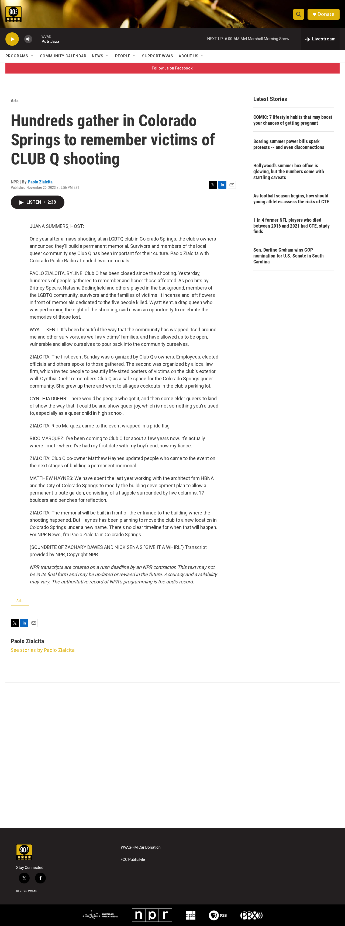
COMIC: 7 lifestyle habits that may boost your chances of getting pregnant (292, 120)
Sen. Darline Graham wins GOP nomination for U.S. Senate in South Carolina (288, 255)
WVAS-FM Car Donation (141, 847)
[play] (12, 39)
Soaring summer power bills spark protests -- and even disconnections (288, 144)
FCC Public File (133, 860)
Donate (326, 14)
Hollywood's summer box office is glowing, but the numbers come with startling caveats (288, 171)
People (122, 56)
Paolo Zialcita (40, 181)
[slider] (37, 39)
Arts (15, 100)
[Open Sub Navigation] (32, 56)
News (98, 56)
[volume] (28, 39)
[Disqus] (172, 755)
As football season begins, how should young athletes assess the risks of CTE (291, 198)
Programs (16, 56)
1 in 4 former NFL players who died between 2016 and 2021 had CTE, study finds (291, 226)
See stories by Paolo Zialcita (43, 650)
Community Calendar (63, 56)
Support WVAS (157, 56)
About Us (189, 56)
